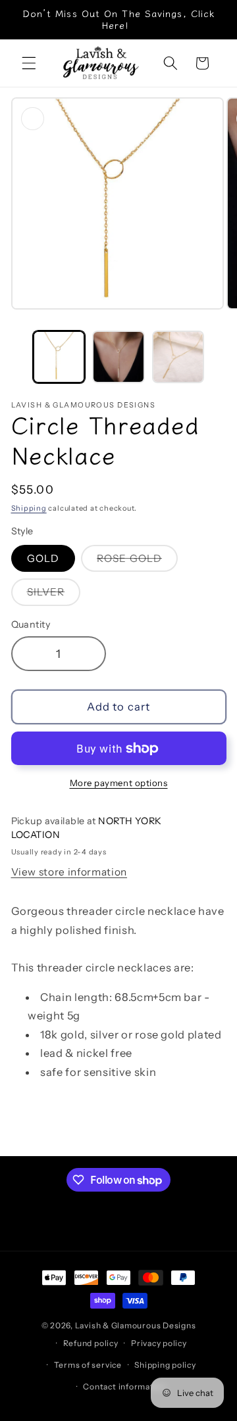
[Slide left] (14, 360)
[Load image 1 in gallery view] (59, 357)
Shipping (29, 508)
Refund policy (90, 1343)
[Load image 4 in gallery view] (178, 357)
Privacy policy (159, 1343)
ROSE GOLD (137, 561)
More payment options (119, 783)
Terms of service (88, 1365)
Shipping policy (165, 1365)
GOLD (43, 558)
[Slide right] (222, 360)
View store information (69, 872)
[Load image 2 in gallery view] (118, 357)
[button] (29, 63)
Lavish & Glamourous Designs (135, 1325)
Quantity (31, 624)
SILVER (54, 595)
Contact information (125, 1386)
